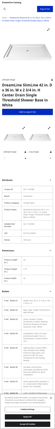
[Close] (51, 398)
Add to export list (27, 112)
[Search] (4, 9)
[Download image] (52, 80)
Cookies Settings (27, 409)
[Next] (50, 158)
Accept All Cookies (27, 424)
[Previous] (4, 158)
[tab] (25, 158)
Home (4, 17)
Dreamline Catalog (11, 2)
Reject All (27, 417)
